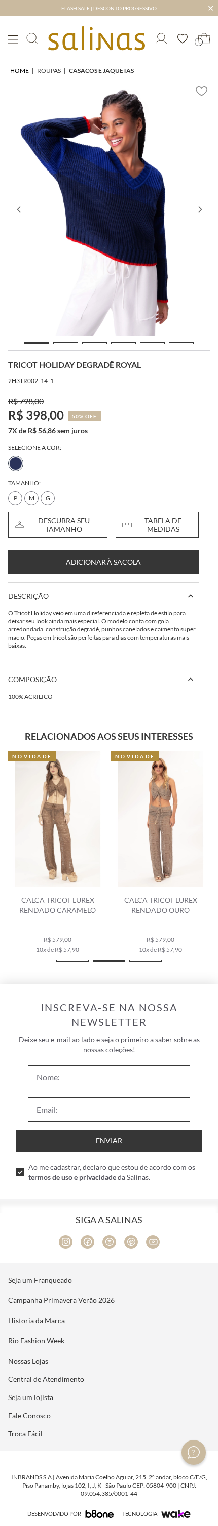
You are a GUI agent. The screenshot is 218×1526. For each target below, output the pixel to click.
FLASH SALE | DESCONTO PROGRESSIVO (109, 8)
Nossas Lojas (28, 1361)
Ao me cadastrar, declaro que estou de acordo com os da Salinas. (111, 1172)
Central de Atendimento (46, 1379)
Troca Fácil (25, 1433)
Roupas (49, 70)
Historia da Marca (36, 1320)
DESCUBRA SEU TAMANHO (64, 524)
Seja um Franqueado (40, 1280)
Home (19, 70)
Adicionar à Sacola (103, 562)
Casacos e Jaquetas (101, 70)
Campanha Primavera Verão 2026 (61, 1300)
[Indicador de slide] (36, 343)
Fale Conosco (29, 1415)
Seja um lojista (30, 1397)
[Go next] (200, 209)
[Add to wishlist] (202, 91)
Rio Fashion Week (36, 1340)
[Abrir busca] (32, 38)
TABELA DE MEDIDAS (162, 524)
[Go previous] (18, 209)
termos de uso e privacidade (72, 1177)
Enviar (109, 1140)
